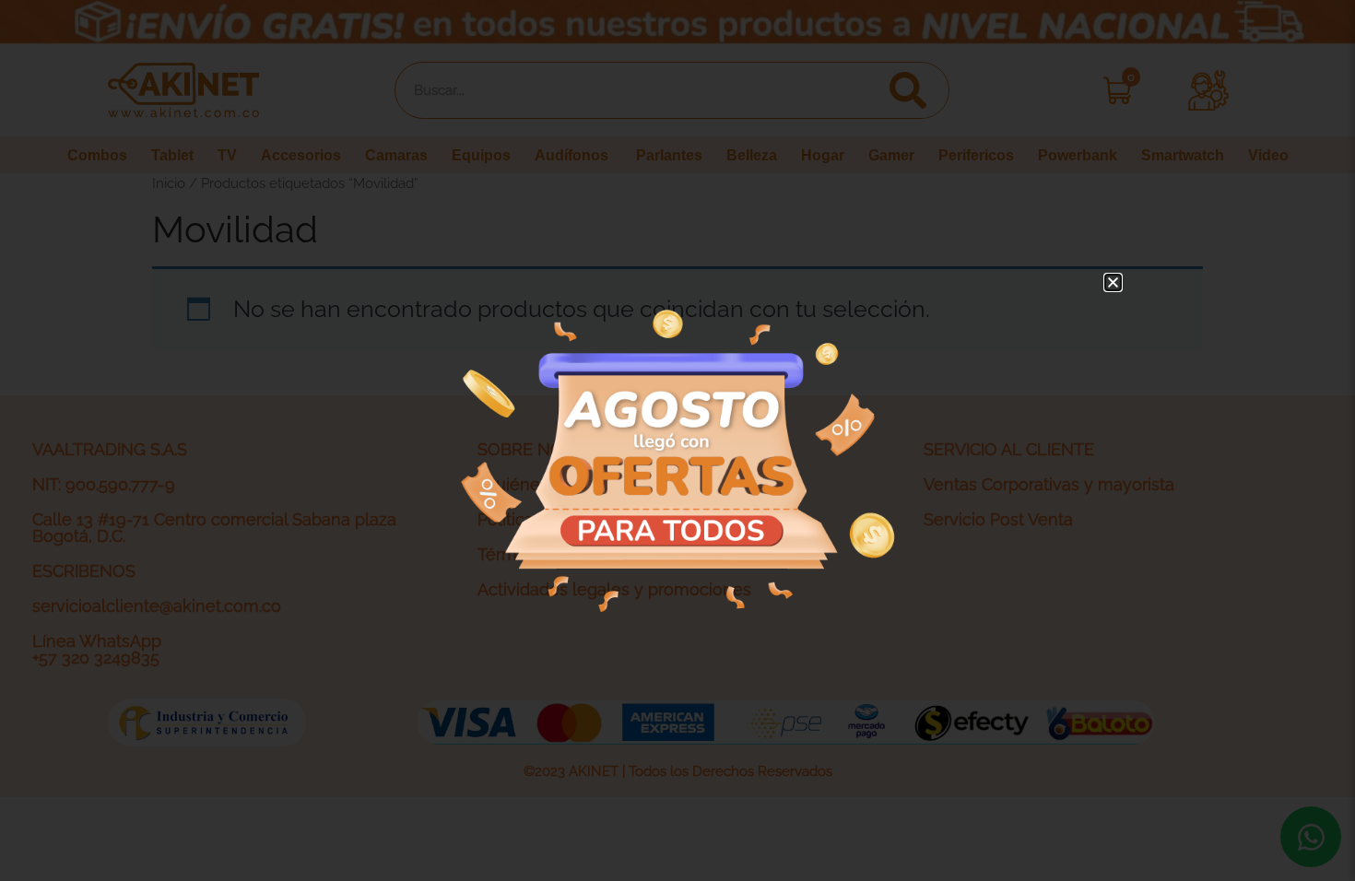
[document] (677, 440)
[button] (1113, 282)
